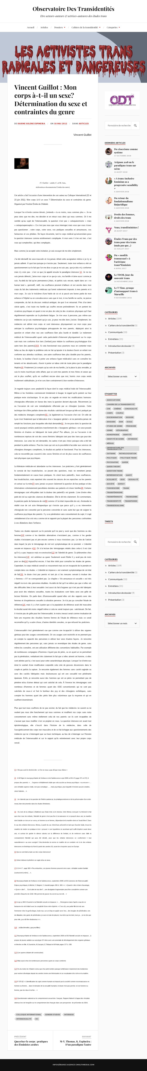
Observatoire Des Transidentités (73, 8)
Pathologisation (127, 453)
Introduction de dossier (119, 345)
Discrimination (114, 417)
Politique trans (128, 458)
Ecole (129, 422)
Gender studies (52, 1014)
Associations (113, 400)
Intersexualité (23, 1019)
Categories (112, 27)
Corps (110, 413)
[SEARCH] (135, 125)
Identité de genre (115, 439)
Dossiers (58, 27)
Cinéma (117, 409)
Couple (119, 413)
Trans (126, 488)
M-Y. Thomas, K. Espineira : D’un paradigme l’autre (75, 1043)
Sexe (122, 479)
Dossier (130, 417)
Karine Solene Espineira (31, 123)
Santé (129, 475)
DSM (121, 422)
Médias (110, 443)
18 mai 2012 (60, 123)
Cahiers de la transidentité (85, 27)
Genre (110, 430)
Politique (112, 458)
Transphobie (131, 501)
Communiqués (115, 332)
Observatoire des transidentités (115, 448)
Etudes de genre (114, 426)
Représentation (114, 475)
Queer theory (113, 466)
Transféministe (114, 497)
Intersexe (69, 1014)
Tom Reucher (113, 488)
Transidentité (114, 501)
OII (36, 1019)
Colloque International (28, 1014)
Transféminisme (115, 492)
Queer (125, 462)
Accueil (30, 27)
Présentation (114, 352)
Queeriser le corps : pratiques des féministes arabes (31, 1043)
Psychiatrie (112, 462)
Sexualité (133, 479)
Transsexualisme (115, 505)
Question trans (114, 471)
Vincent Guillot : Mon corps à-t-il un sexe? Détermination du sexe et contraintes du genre (50, 99)
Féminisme (131, 426)
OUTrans (111, 453)
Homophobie (113, 435)
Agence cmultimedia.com (80, 1065)
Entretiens (113, 339)
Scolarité (112, 479)
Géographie (122, 430)
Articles (44, 27)
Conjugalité (131, 409)
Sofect (121, 484)
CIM (108, 409)
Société (110, 484)
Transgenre (132, 497)
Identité (127, 435)
